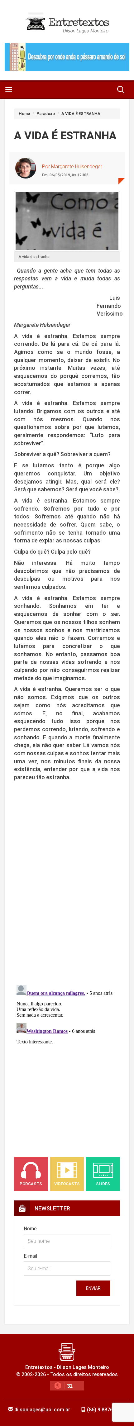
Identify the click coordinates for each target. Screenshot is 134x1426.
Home (24, 113)
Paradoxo (45, 113)
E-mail (30, 1256)
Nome (30, 1229)
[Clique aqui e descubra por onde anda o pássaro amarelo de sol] (67, 57)
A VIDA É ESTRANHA (80, 113)
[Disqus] (67, 892)
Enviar (93, 1288)
